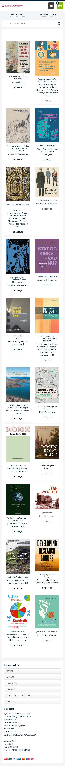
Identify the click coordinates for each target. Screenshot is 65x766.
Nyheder (10, 677)
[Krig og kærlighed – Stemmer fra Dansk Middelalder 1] (18, 273)
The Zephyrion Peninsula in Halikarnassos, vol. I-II (18, 519)
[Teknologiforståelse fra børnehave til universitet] (47, 75)
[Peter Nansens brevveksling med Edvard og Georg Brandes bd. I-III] (18, 142)
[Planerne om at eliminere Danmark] (18, 72)
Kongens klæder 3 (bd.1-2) (47, 200)
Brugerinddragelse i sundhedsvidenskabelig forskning (47, 338)
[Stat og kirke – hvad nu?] (47, 272)
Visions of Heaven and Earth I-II (18, 205)
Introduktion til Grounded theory (17, 337)
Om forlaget (12, 683)
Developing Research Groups (47, 575)
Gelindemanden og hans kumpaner (47, 407)
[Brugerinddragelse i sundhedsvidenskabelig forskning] (47, 332)
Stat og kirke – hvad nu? (47, 277)
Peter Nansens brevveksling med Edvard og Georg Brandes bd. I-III (18, 148)
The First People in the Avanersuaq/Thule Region (17, 406)
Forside (9, 671)
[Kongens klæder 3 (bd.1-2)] (47, 196)
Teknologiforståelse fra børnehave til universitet (47, 80)
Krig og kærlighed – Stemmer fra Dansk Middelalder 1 (18, 279)
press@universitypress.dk (16, 725)
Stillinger (11, 701)
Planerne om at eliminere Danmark (17, 77)
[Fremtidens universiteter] (47, 141)
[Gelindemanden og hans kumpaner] (47, 402)
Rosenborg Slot (47, 462)
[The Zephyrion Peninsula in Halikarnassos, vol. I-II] (18, 514)
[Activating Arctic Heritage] (18, 573)
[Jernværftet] (47, 508)
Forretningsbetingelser (18, 695)
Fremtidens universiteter (47, 145)
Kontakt (10, 689)
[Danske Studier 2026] (18, 461)
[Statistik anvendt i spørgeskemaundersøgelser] (18, 627)
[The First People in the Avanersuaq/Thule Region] (18, 401)
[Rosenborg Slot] (47, 458)
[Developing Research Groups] (47, 570)
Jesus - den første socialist (47, 632)
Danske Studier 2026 (18, 465)
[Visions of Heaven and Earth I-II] (18, 200)
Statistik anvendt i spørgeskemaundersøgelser (17, 633)
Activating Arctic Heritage (18, 577)
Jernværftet (47, 513)
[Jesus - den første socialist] (47, 627)
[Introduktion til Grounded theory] (18, 331)
